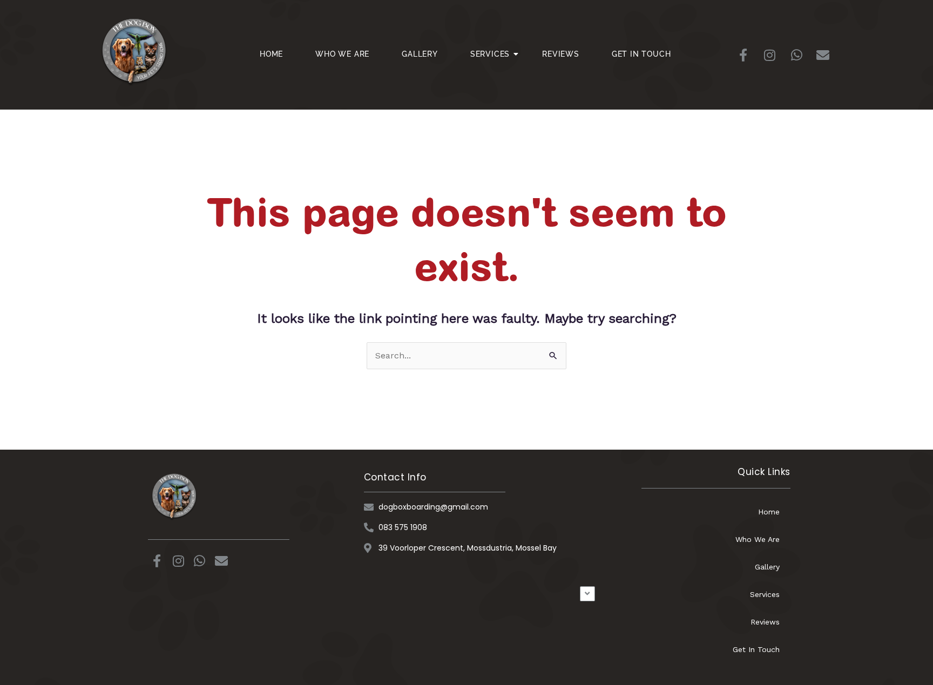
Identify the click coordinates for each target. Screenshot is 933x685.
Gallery (420, 54)
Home (271, 54)
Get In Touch (641, 54)
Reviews (560, 54)
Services (490, 54)
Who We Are (342, 54)
